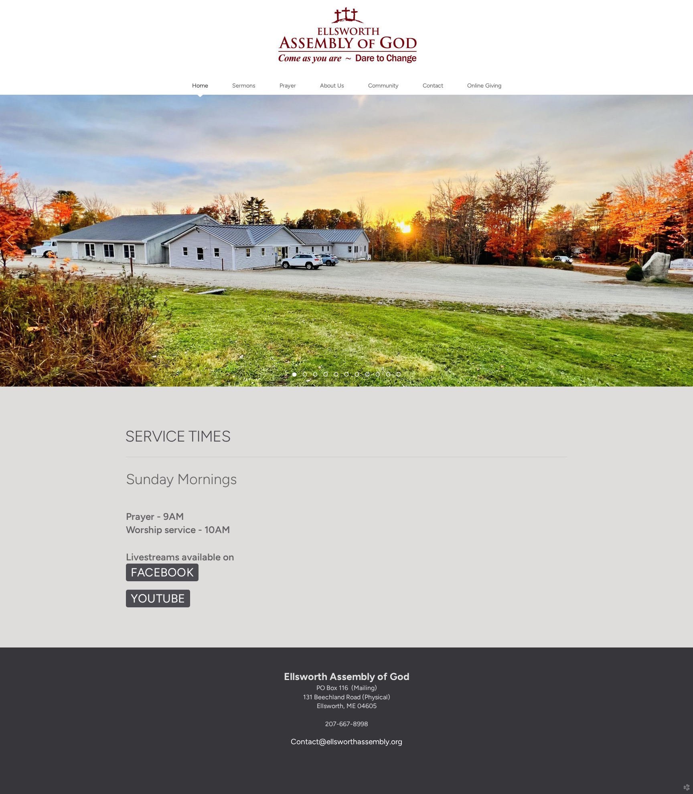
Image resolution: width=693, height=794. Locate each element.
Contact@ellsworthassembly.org (346, 741)
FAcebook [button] (162, 572)
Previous (9, 240)
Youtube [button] (158, 598)
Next (684, 240)
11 (399, 377)
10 (388, 377)
